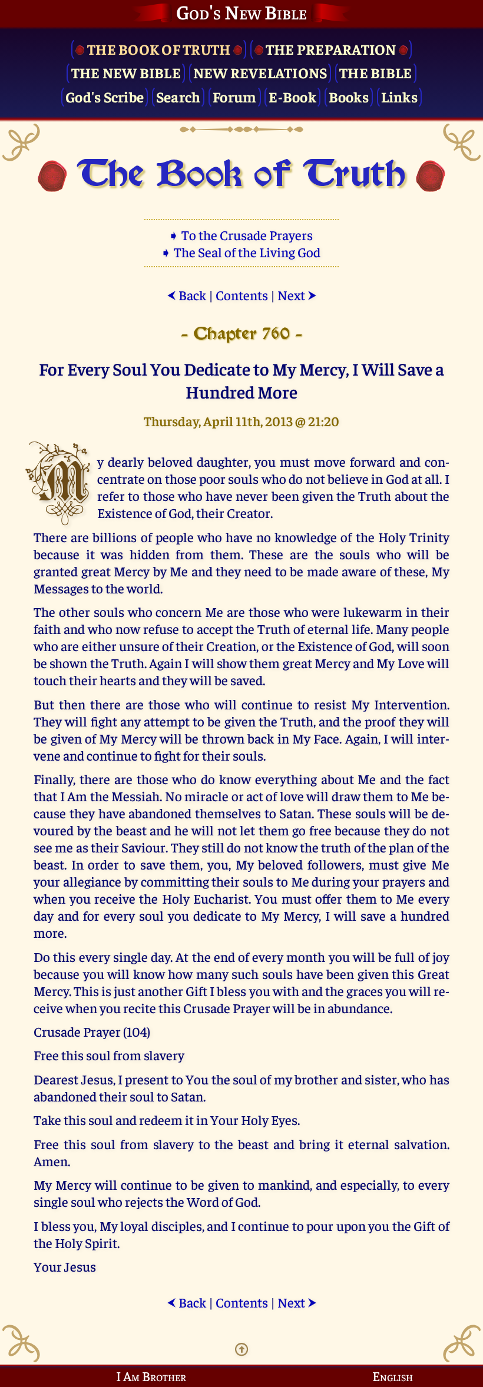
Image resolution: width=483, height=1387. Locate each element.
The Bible (375, 72)
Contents (242, 294)
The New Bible (126, 72)
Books (349, 96)
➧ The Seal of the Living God (241, 251)
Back (186, 294)
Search (178, 96)
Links (399, 96)
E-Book (292, 96)
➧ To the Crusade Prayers (241, 234)
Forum (234, 96)
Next (297, 294)
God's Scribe (104, 96)
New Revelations (260, 72)
